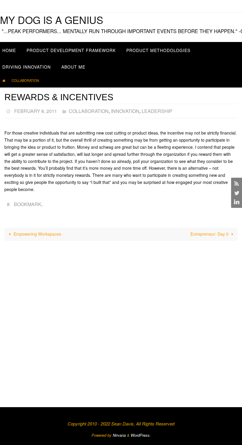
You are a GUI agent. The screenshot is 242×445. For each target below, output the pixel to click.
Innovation (125, 110)
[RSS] (236, 183)
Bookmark (27, 201)
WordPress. (141, 432)
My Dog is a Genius (51, 20)
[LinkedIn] (236, 202)
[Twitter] (236, 192)
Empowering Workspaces (36, 231)
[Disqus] (121, 317)
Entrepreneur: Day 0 (210, 231)
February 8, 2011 (35, 110)
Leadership (157, 110)
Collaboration (25, 80)
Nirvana (119, 432)
